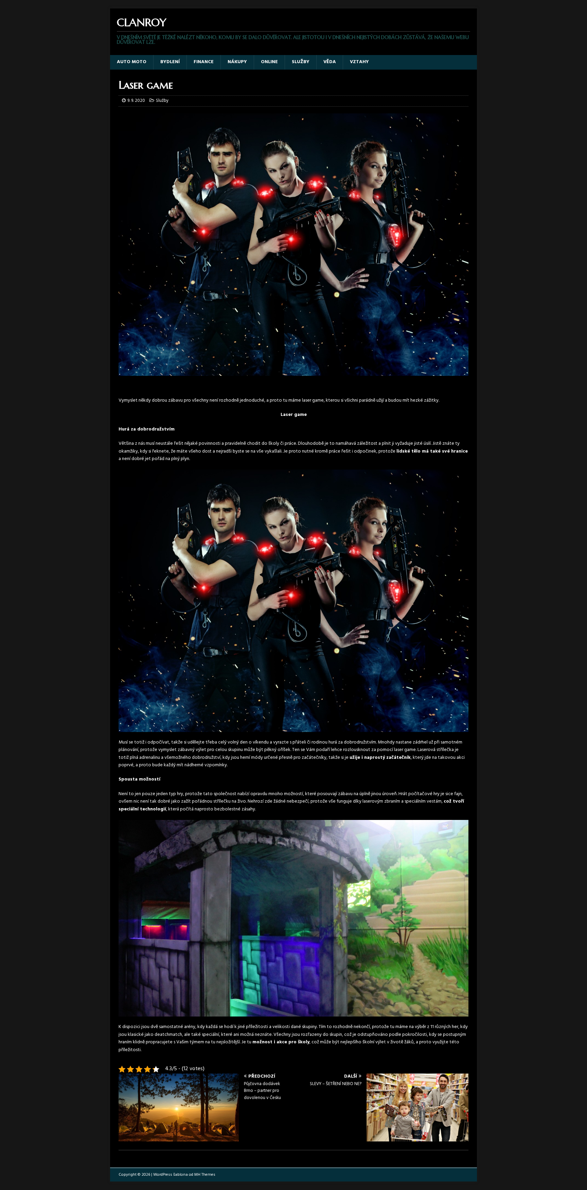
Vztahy (359, 62)
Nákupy (237, 62)
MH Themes (204, 1174)
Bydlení (170, 62)
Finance (204, 62)
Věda (329, 62)
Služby (300, 62)
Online (269, 62)
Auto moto (131, 62)
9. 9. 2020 (136, 100)
